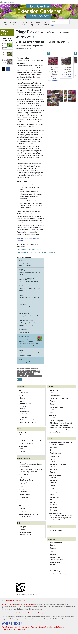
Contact (46, 25)
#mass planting (36, 372)
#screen (34, 375)
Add (19, 379)
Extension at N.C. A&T (9, 629)
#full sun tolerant (29, 374)
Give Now (39, 24)
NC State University (8, 604)
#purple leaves (37, 370)
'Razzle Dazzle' (28, 341)
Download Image (53, 80)
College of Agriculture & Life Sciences (51, 627)
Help (31, 25)
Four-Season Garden (35, 249)
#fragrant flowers (21, 374)
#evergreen (19, 368)
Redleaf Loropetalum (58, 41)
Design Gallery (24, 24)
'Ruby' (29, 361)
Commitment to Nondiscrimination (19, 613)
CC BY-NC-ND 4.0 (66, 74)
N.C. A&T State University (26, 604)
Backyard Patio (22, 249)
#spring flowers (28, 370)
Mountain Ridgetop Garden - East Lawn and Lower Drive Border (36, 252)
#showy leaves (35, 368)
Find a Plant (13, 24)
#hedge (29, 375)
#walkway (40, 375)
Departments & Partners (29, 627)
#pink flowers (28, 372)
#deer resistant (27, 368)
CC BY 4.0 (55, 78)
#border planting (20, 372)
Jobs (16, 627)
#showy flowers (20, 370)
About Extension (7, 627)
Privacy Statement (44, 613)
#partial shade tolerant (22, 375)
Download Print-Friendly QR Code (28, 594)
